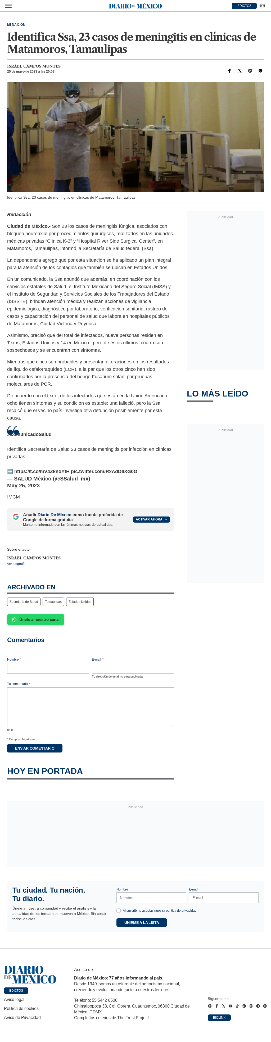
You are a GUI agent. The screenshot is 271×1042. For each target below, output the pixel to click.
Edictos (16, 990)
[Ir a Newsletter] (262, 6)
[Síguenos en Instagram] (210, 1006)
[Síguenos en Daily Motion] (265, 1006)
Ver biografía (16, 564)
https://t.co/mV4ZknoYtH (42, 471)
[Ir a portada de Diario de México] (30, 975)
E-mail (98, 659)
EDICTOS (244, 6)
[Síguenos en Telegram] (258, 1006)
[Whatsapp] (260, 70)
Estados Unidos (80, 602)
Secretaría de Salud (24, 602)
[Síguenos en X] (224, 1006)
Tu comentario (18, 684)
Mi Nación (16, 24)
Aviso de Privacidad (22, 1017)
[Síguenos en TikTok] (237, 1006)
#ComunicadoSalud (29, 434)
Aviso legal (14, 999)
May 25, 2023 (23, 485)
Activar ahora (149, 519)
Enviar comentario (35, 748)
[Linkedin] (250, 70)
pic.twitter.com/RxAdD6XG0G (104, 471)
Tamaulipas (53, 602)
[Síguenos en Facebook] (217, 1006)
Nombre (14, 659)
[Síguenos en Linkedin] (244, 1006)
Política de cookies (21, 1008)
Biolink (219, 1017)
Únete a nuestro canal (39, 619)
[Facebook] (229, 70)
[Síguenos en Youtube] (230, 1006)
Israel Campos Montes (34, 66)
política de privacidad (181, 910)
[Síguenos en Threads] (251, 1006)
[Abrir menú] (8, 6)
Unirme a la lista (141, 922)
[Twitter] (239, 70)
